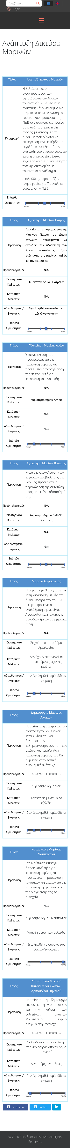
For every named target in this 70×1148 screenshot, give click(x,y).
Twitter (42, 1107)
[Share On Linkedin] (56, 1107)
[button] (13, 9)
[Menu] (41, 20)
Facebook (17, 1107)
